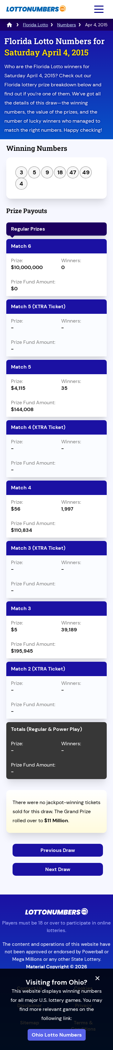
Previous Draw (57, 850)
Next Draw (57, 869)
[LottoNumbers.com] (35, 15)
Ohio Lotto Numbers (57, 1035)
